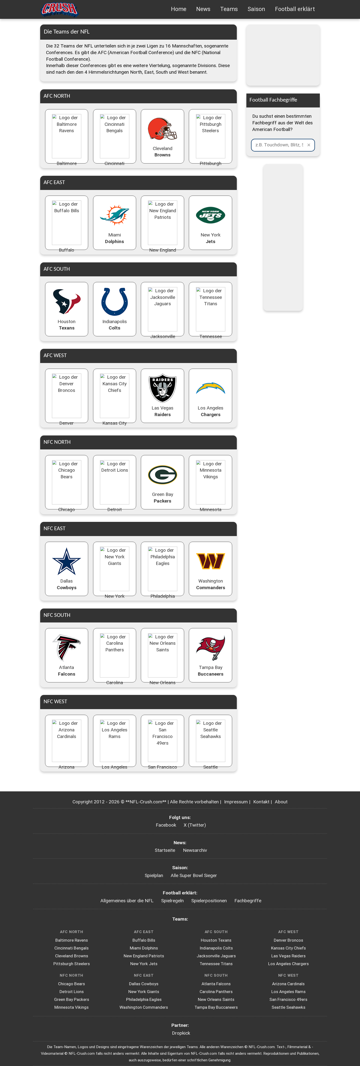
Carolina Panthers (216, 991)
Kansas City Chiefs (288, 948)
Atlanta (66, 671)
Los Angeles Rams (288, 991)
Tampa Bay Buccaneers (216, 1007)
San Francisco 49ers (288, 999)
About (281, 802)
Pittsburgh (210, 167)
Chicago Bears (71, 983)
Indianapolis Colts (216, 948)
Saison (256, 9)
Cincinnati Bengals (71, 948)
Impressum (236, 802)
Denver (66, 426)
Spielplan (154, 875)
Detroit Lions (72, 991)
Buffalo (66, 253)
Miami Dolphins (144, 948)
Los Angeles (210, 411)
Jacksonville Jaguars (216, 955)
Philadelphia (162, 599)
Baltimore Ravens (71, 940)
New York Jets (143, 963)
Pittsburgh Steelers (71, 963)
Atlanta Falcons (216, 983)
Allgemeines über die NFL (127, 900)
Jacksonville (162, 340)
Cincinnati (114, 167)
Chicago (66, 513)
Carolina (114, 686)
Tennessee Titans (216, 963)
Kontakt (261, 802)
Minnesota (210, 513)
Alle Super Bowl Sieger (194, 875)
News (203, 9)
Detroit (114, 513)
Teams (229, 9)
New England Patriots (144, 955)
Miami (114, 238)
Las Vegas (162, 411)
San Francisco (162, 770)
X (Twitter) (195, 825)
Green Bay (162, 498)
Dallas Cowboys (143, 983)
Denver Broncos (288, 940)
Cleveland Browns (71, 955)
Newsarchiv (195, 850)
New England (162, 253)
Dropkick (181, 1033)
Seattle (210, 770)
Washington (210, 584)
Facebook (166, 825)
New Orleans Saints (216, 999)
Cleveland (162, 152)
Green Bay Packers (71, 999)
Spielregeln (172, 900)
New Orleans (162, 686)
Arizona (66, 770)
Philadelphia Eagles (144, 999)
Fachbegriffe (247, 900)
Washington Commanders (144, 1007)
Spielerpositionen (209, 900)
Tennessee (210, 340)
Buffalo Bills (143, 940)
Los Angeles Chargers (288, 963)
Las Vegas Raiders (288, 955)
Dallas (66, 584)
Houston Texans (216, 940)
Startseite (165, 850)
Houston (66, 325)
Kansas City (114, 426)
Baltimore (67, 167)
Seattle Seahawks (288, 1007)
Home (178, 9)
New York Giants (143, 991)
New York (210, 238)
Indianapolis (114, 325)
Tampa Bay (210, 671)
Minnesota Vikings (71, 1007)
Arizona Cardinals (288, 983)
